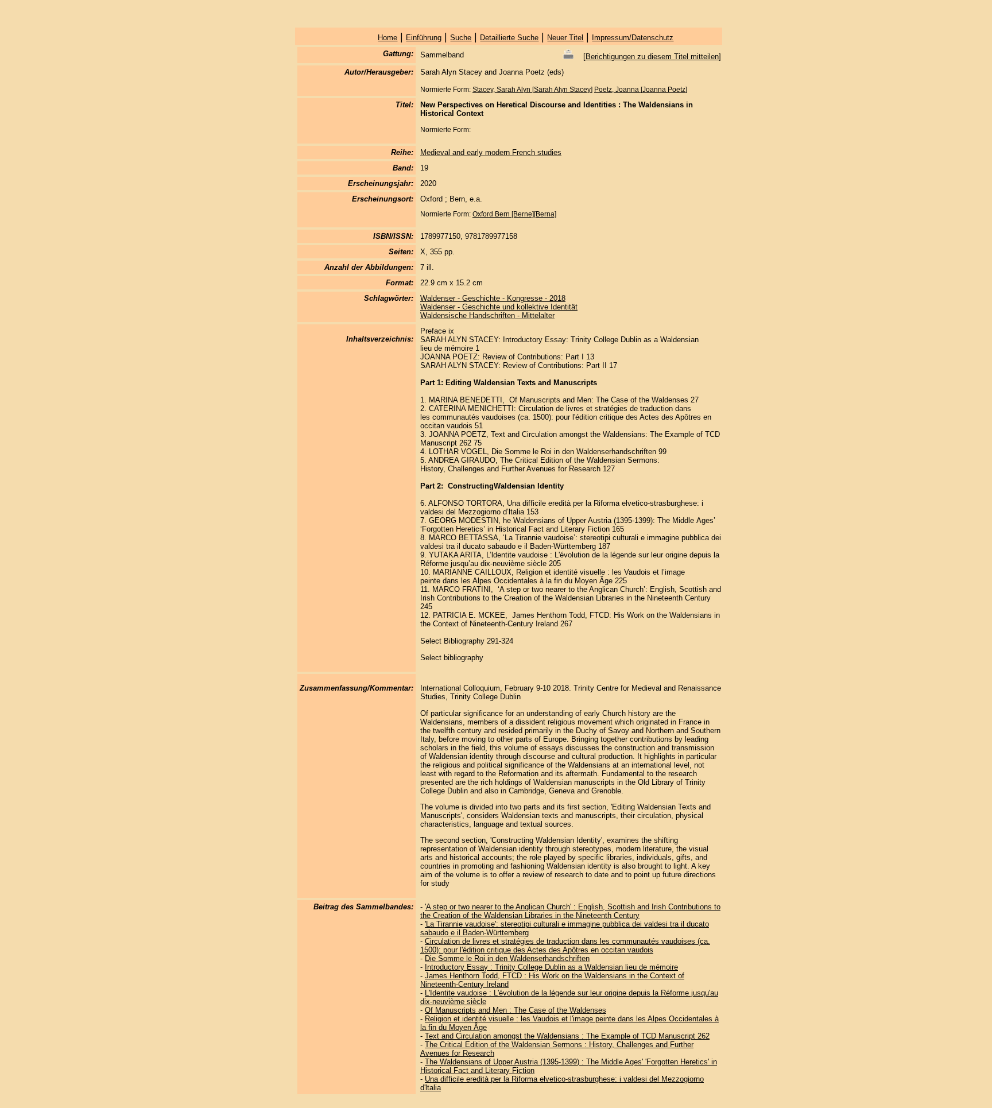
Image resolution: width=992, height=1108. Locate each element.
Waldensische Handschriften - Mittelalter (487, 315)
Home (387, 37)
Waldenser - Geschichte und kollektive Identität (499, 307)
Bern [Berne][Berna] (525, 214)
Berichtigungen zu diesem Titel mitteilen (652, 56)
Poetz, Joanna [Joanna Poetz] (640, 90)
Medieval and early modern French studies (490, 152)
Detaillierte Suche (509, 37)
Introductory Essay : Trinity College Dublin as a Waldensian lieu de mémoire (551, 967)
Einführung (423, 37)
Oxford (483, 214)
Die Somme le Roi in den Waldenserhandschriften (507, 958)
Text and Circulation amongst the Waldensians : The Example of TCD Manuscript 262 (567, 1036)
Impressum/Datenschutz (632, 37)
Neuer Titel (565, 37)
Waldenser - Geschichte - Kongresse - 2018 (492, 298)
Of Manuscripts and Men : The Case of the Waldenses (515, 1010)
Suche (460, 37)
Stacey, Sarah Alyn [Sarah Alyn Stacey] (532, 90)
